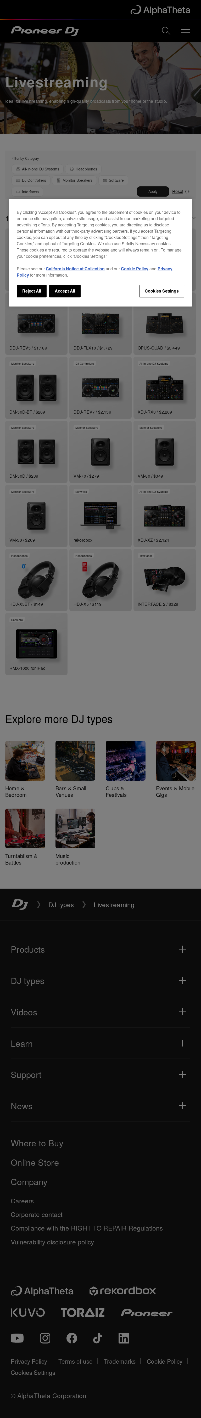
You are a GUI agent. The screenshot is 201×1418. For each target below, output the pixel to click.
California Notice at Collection (75, 269)
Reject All (31, 291)
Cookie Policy (134, 269)
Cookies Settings (162, 291)
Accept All (65, 291)
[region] (100, 252)
